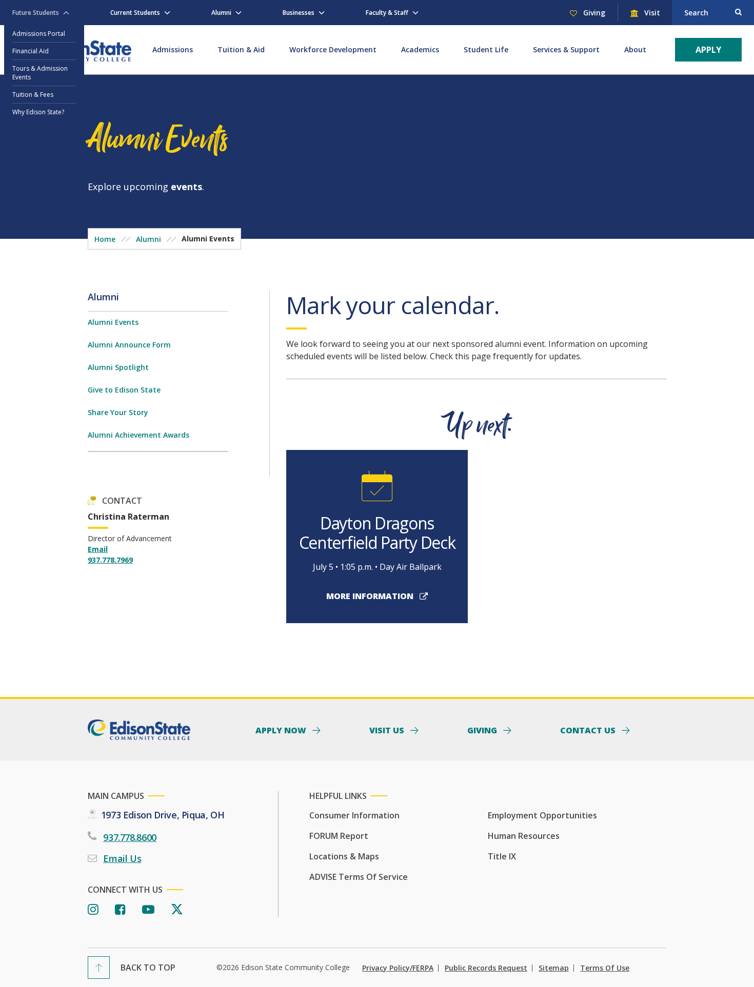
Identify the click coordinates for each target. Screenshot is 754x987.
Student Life (486, 49)
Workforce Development (332, 49)
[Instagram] (93, 909)
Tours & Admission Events (40, 72)
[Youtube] (148, 909)
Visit (651, 12)
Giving (593, 12)
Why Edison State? (38, 112)
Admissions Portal (38, 33)
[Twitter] (177, 910)
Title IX (502, 856)
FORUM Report (338, 835)
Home (104, 239)
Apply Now (281, 729)
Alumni (221, 12)
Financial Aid (30, 51)
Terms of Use (604, 968)
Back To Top (148, 967)
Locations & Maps (344, 856)
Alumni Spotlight (118, 367)
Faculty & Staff (387, 12)
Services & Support (566, 49)
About (635, 49)
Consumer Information (354, 815)
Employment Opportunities (542, 815)
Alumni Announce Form (129, 344)
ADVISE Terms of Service (358, 876)
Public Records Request (486, 968)
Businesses (298, 12)
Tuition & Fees (32, 94)
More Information (370, 596)
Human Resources (524, 835)
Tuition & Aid (241, 49)
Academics (420, 49)
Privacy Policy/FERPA (397, 968)
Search (696, 12)
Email (98, 549)
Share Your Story (118, 412)
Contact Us (589, 729)
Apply (708, 49)
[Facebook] (120, 909)
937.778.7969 (110, 560)
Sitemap (554, 968)
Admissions (172, 49)
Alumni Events (113, 322)
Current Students (135, 12)
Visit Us (387, 729)
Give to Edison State (124, 390)
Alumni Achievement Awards (138, 435)
